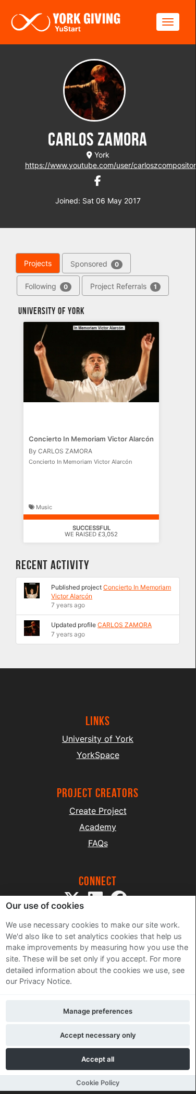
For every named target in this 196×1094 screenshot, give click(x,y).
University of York (97, 739)
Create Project (98, 811)
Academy (97, 827)
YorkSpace (98, 755)
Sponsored (94, 263)
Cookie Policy (97, 1083)
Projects (38, 263)
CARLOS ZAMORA (124, 625)
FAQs (98, 843)
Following (46, 286)
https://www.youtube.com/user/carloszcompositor (110, 165)
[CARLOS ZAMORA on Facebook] (97, 181)
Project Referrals (123, 286)
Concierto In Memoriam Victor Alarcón (91, 439)
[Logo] (65, 22)
